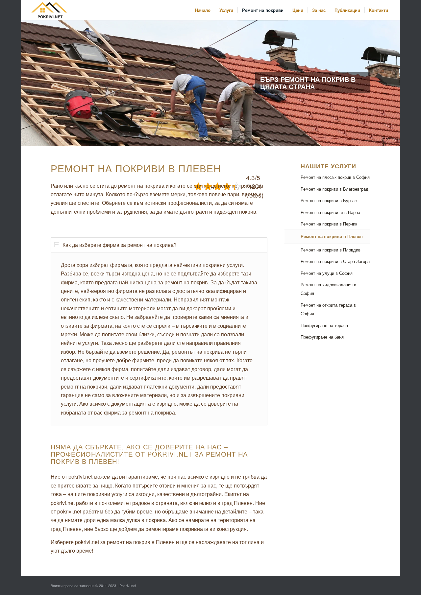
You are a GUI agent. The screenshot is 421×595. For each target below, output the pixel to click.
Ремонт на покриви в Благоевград (334, 189)
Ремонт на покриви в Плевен (332, 236)
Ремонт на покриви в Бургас (329, 200)
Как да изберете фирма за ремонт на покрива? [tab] (119, 245)
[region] (159, 338)
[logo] (50, 10)
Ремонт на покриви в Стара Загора (335, 261)
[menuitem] (203, 10)
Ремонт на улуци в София (327, 273)
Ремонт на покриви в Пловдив (330, 250)
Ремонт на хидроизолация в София (328, 288)
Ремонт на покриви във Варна (330, 212)
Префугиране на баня (322, 337)
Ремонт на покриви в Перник (329, 224)
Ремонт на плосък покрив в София (335, 177)
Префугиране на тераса (324, 325)
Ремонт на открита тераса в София (328, 309)
